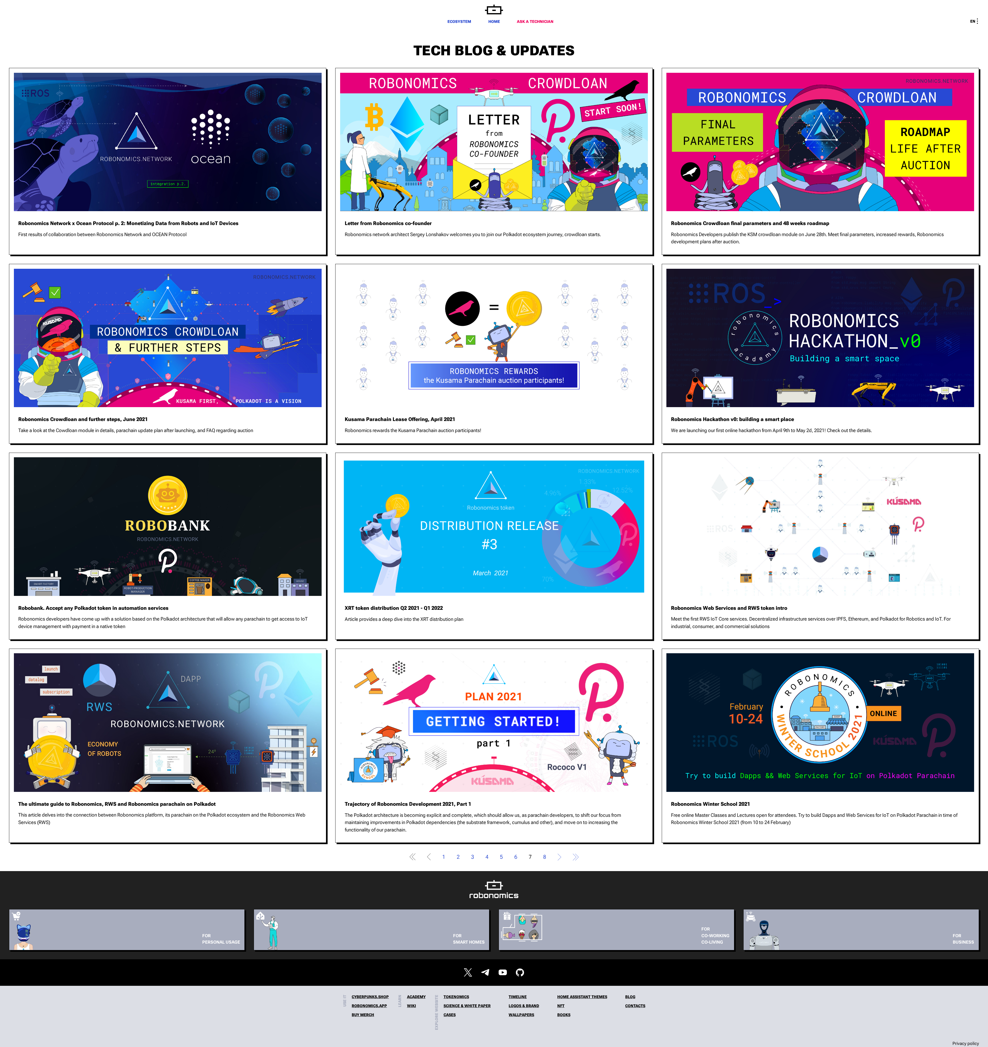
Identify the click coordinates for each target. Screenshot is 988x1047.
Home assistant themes (582, 997)
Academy (416, 997)
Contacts (635, 1006)
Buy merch (363, 1015)
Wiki (411, 1006)
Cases (450, 1015)
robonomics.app (369, 1006)
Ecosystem (459, 21)
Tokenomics (456, 997)
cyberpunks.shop (370, 997)
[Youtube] (503, 972)
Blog (630, 997)
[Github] (520, 972)
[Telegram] (485, 972)
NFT (560, 1006)
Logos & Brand (524, 1006)
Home (494, 21)
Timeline (518, 997)
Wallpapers (521, 1015)
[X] (468, 972)
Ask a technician (535, 21)
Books (563, 1015)
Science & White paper (467, 1006)
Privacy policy (965, 1043)
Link (167, 161)
